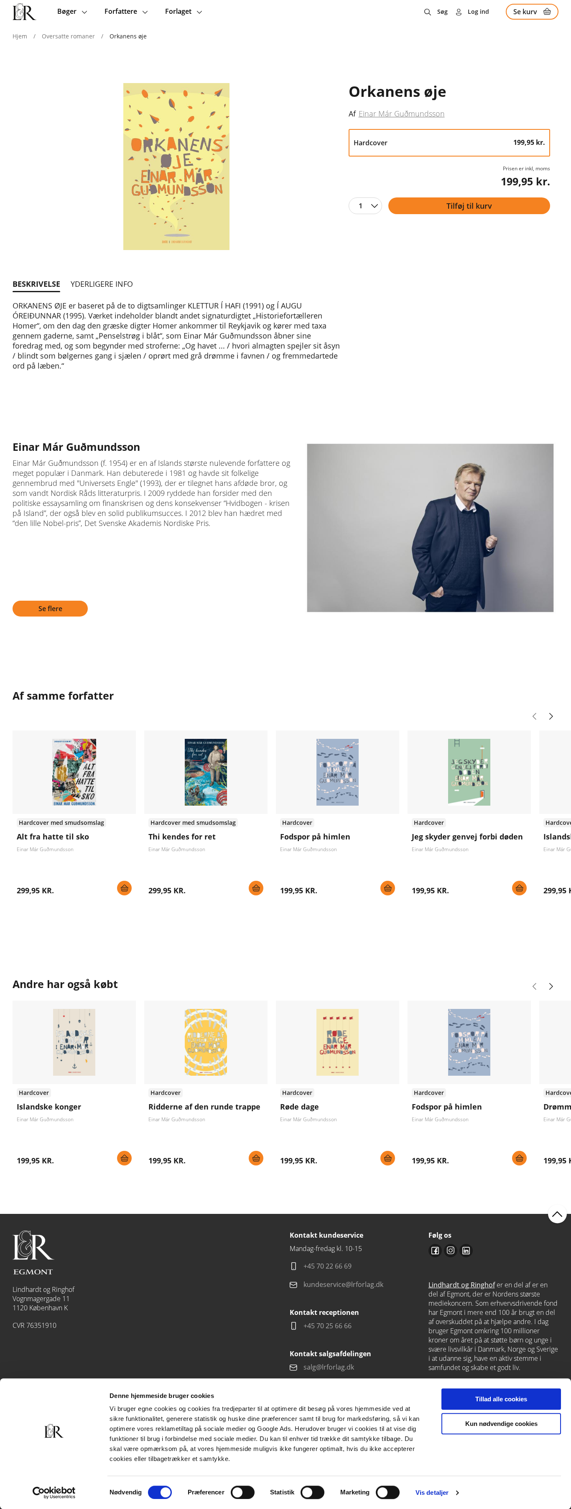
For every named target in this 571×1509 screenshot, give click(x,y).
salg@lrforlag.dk (328, 1367)
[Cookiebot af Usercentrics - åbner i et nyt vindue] (54, 1492)
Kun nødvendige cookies (501, 1423)
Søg (442, 11)
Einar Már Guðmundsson (402, 113)
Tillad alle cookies (501, 1399)
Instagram (450, 1250)
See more (74, 816)
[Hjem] (24, 11)
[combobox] (365, 205)
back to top (557, 1214)
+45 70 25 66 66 (327, 1325)
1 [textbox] (360, 205)
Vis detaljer (432, 1492)
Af (352, 114)
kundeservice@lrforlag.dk (343, 1284)
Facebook (435, 1250)
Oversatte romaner (68, 36)
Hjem (20, 36)
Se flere (50, 608)
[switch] (243, 1492)
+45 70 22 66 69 (327, 1266)
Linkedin (466, 1250)
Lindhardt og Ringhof (461, 1284)
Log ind (478, 11)
